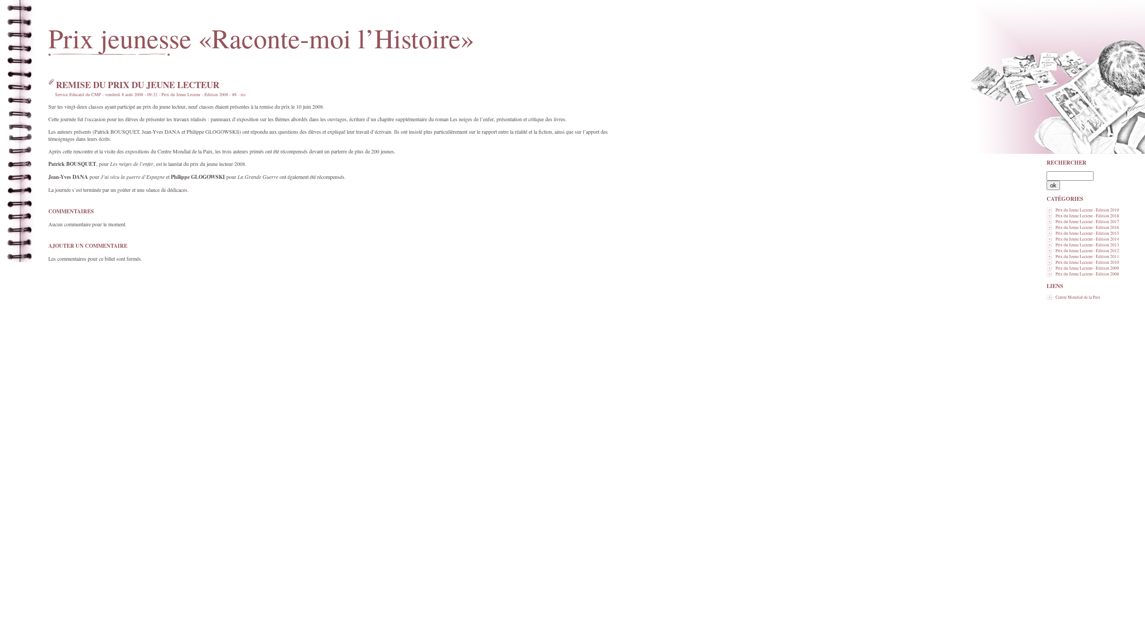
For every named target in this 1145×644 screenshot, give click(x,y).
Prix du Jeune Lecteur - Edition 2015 (1087, 233)
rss (243, 94)
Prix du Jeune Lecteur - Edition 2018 (1087, 216)
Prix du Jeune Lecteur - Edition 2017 (1087, 222)
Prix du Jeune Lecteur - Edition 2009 (1087, 268)
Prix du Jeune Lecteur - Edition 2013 (1087, 245)
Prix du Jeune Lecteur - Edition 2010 (1087, 262)
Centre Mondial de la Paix (1078, 297)
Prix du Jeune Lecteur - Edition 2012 (1087, 251)
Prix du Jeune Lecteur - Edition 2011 (1087, 256)
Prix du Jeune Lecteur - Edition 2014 (1087, 239)
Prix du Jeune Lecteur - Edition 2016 (1087, 227)
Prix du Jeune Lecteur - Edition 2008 (1087, 274)
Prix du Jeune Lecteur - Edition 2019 (1087, 210)
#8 (234, 94)
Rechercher (1066, 162)
